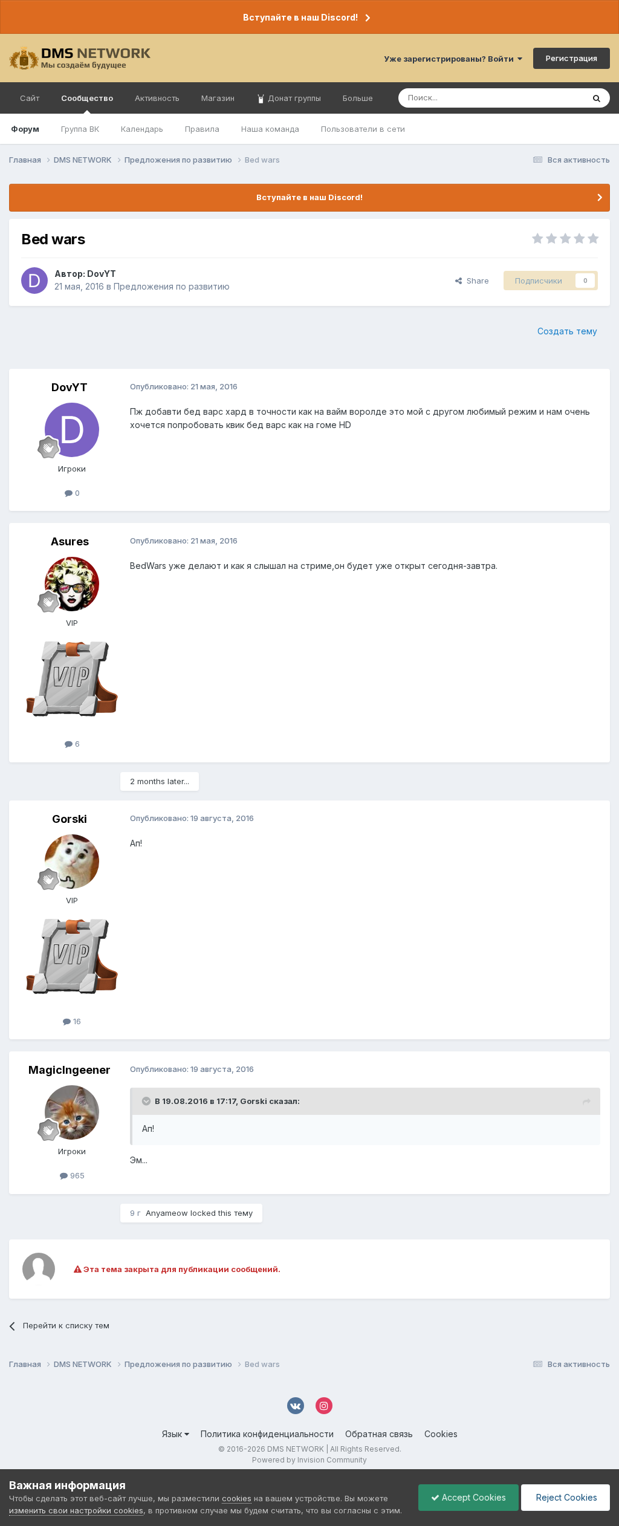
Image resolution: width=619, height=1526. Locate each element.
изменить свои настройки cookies (76, 1510)
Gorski (69, 819)
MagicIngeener (69, 1069)
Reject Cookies (565, 1497)
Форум (25, 129)
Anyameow (167, 1213)
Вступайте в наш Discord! (300, 17)
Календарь (142, 129)
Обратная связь (379, 1434)
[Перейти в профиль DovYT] (34, 280)
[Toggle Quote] (147, 1101)
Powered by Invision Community (309, 1459)
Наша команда (270, 129)
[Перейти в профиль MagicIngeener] (72, 1112)
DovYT (101, 273)
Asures (70, 541)
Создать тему (567, 331)
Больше (358, 98)
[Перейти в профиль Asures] (72, 584)
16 (76, 1021)
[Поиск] (596, 98)
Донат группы (293, 98)
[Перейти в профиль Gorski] (72, 861)
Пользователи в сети (363, 129)
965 (76, 1175)
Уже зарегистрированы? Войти (450, 58)
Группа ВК (80, 129)
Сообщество (87, 98)
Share (475, 280)
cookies (236, 1498)
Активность (157, 98)
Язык (173, 1434)
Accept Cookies (472, 1497)
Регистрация (571, 58)
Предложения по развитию (172, 286)
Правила (202, 129)
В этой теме (545, 97)
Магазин (218, 98)
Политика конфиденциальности (267, 1434)
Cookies (441, 1434)
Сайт (29, 98)
